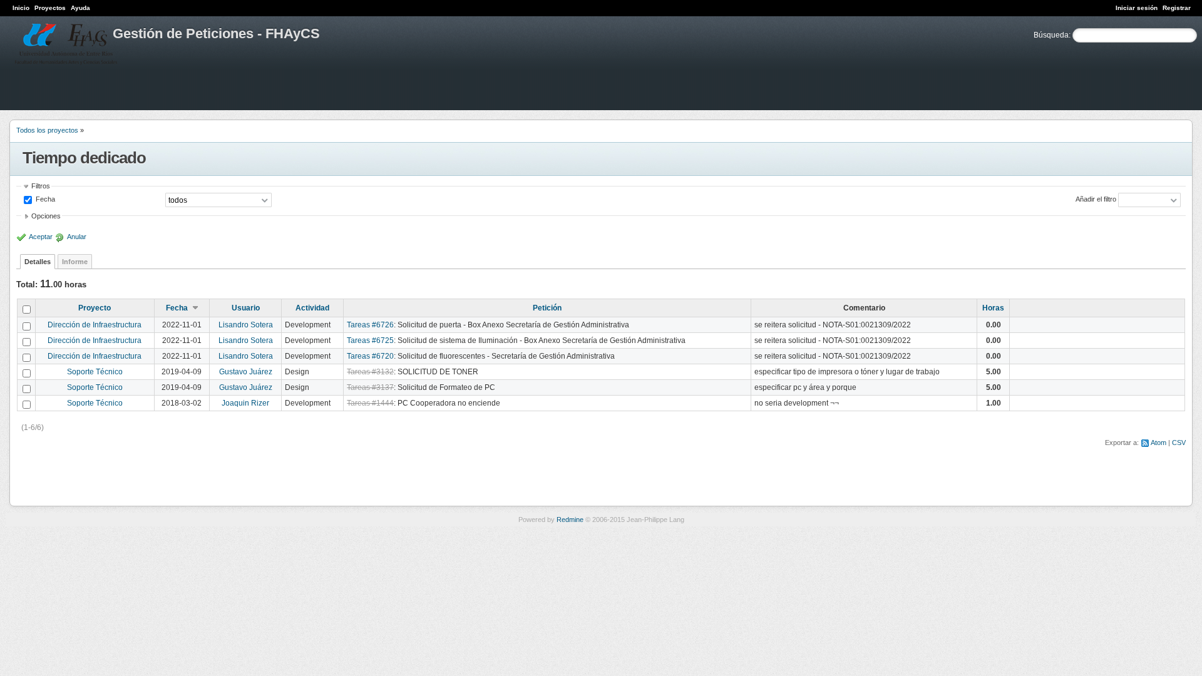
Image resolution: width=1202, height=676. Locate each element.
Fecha (44, 199)
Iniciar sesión (1137, 7)
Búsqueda (1051, 35)
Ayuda (80, 7)
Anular (76, 236)
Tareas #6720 (370, 356)
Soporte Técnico (95, 371)
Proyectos (50, 7)
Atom (1158, 442)
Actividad (312, 308)
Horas (993, 308)
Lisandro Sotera (245, 324)
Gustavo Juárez (245, 371)
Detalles (37, 261)
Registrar (1177, 7)
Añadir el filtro (1096, 199)
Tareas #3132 (370, 371)
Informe (75, 261)
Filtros (40, 186)
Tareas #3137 (370, 387)
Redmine (570, 519)
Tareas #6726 (370, 324)
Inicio (21, 7)
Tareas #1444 (370, 403)
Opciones (46, 216)
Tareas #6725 (370, 340)
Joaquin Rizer (245, 403)
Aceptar (41, 236)
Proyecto (94, 308)
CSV (1179, 442)
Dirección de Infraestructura (94, 324)
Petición (547, 308)
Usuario (246, 308)
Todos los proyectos (47, 130)
